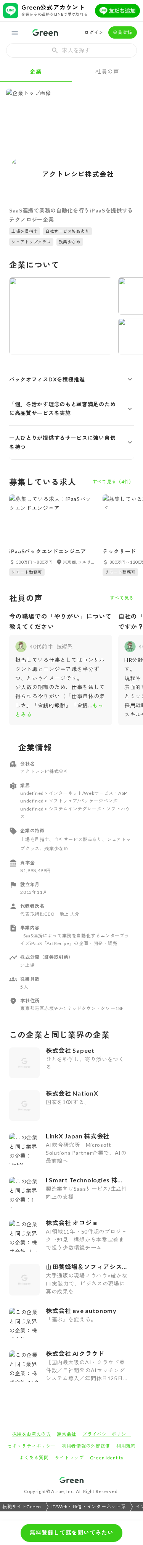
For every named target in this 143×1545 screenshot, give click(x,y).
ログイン (94, 32)
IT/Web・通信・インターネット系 (88, 1506)
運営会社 (66, 1434)
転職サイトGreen (21, 1506)
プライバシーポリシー (106, 1434)
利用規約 (126, 1446)
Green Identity (107, 1458)
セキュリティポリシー (31, 1446)
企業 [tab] (36, 71)
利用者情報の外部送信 (86, 1446)
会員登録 (122, 32)
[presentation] (71, 50)
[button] (71, 379)
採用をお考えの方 (31, 1434)
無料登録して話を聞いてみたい (72, 1532)
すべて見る (122, 598)
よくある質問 (33, 1458)
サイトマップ (69, 1458)
